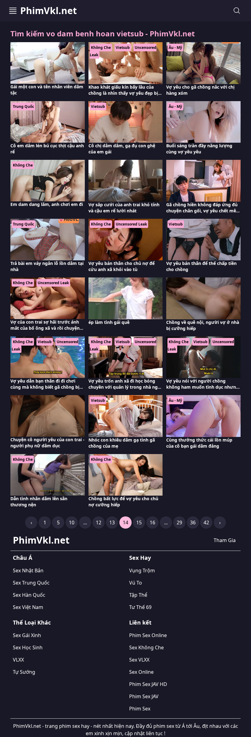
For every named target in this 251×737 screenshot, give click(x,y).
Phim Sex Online (148, 635)
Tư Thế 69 (140, 607)
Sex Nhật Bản (28, 570)
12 (98, 522)
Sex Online (141, 672)
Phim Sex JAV (144, 696)
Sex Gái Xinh (27, 635)
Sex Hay (140, 557)
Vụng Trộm (142, 570)
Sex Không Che (146, 647)
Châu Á (22, 557)
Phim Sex (139, 708)
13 (112, 522)
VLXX (18, 659)
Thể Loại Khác (32, 622)
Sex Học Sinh (28, 647)
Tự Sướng (24, 672)
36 (193, 522)
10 (71, 522)
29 (179, 522)
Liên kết (140, 622)
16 (152, 522)
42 (206, 522)
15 (139, 522)
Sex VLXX (139, 659)
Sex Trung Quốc (31, 582)
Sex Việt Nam (28, 607)
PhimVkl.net (48, 10)
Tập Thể (138, 595)
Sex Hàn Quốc (29, 595)
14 (125, 522)
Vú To (135, 582)
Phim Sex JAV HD (148, 684)
